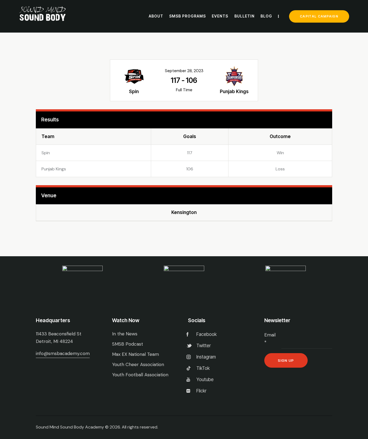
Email (270, 338)
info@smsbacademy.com (63, 353)
